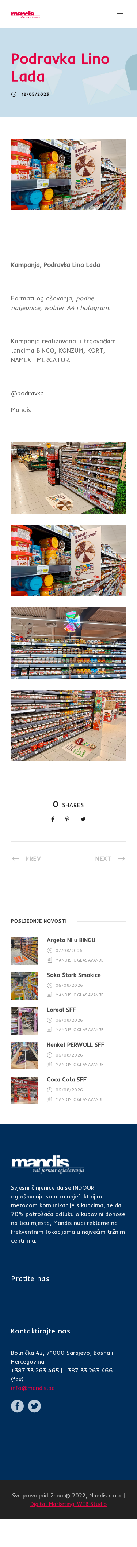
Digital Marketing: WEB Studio (68, 1503)
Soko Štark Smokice (74, 974)
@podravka (27, 393)
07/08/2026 (69, 950)
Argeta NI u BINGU (71, 940)
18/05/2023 (35, 94)
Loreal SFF (61, 1009)
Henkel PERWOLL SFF (75, 1044)
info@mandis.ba (33, 1387)
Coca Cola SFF (67, 1079)
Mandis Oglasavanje (80, 960)
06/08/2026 (69, 985)
